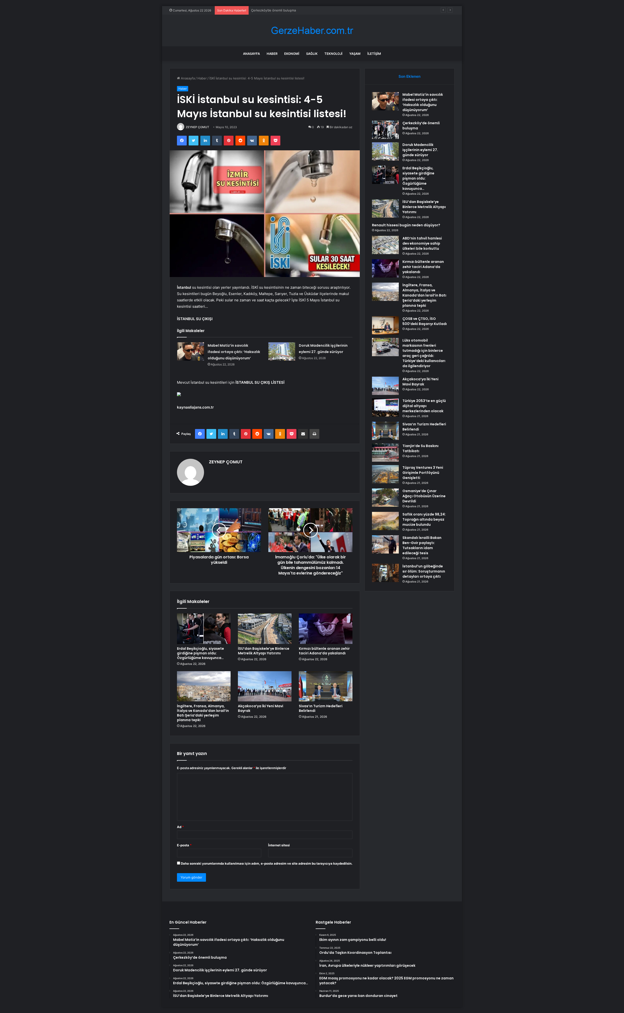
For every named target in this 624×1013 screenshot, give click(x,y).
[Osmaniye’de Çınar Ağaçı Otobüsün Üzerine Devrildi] (385, 497)
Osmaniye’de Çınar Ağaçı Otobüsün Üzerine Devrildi (424, 496)
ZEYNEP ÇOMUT (197, 127)
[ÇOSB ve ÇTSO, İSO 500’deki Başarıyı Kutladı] (385, 325)
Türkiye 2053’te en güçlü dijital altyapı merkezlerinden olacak (424, 405)
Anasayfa (251, 54)
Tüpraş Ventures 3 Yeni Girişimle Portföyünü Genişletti (422, 472)
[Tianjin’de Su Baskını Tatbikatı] (385, 452)
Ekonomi (291, 54)
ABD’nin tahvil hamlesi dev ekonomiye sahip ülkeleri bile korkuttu (422, 243)
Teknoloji (333, 54)
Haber (272, 54)
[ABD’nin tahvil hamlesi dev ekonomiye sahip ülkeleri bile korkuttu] (385, 245)
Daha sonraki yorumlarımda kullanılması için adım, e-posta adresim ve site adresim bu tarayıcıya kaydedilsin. (266, 863)
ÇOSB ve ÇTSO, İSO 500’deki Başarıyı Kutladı (424, 321)
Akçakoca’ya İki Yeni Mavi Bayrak (260, 708)
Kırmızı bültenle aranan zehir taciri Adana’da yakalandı (324, 651)
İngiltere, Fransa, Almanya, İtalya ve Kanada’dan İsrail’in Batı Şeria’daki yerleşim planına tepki (203, 713)
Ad (180, 827)
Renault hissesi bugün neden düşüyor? (406, 225)
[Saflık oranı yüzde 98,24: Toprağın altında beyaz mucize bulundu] (385, 521)
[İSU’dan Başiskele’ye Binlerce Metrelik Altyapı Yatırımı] (265, 628)
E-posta (184, 845)
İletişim (374, 54)
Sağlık (312, 54)
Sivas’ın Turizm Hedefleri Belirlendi (320, 708)
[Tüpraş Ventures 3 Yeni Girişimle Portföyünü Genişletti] (385, 474)
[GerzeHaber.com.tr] (312, 31)
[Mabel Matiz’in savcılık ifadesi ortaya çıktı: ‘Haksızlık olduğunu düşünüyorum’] (190, 351)
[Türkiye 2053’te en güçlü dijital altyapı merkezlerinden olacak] (385, 407)
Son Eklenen (409, 76)
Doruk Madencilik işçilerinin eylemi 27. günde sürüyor (291, 10)
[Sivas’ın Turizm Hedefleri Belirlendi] (325, 686)
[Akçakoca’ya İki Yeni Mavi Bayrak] (265, 686)
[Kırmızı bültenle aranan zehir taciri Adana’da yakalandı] (325, 628)
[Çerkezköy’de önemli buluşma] (385, 130)
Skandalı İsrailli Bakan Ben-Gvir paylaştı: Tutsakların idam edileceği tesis (421, 545)
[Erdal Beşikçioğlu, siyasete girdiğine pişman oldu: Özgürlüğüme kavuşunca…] (204, 628)
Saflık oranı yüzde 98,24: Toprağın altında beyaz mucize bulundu (424, 519)
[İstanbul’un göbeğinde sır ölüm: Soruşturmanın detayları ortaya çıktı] (385, 573)
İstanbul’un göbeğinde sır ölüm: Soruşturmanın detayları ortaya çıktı (423, 571)
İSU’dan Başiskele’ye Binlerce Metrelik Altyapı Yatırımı (263, 651)
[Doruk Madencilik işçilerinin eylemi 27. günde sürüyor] (281, 351)
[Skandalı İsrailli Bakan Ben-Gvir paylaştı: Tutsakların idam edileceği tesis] (385, 544)
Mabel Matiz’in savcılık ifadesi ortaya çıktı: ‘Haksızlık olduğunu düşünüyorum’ (234, 352)
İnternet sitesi (279, 845)
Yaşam (355, 54)
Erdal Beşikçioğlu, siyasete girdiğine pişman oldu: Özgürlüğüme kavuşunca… (200, 653)
